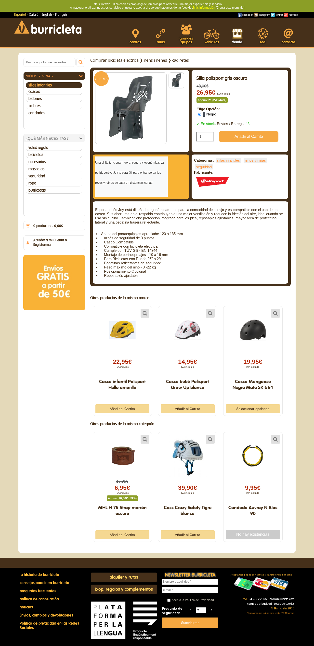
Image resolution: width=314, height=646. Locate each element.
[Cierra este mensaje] (230, 7)
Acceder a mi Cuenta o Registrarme (50, 243)
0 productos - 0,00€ (48, 226)
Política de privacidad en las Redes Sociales (49, 625)
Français (61, 15)
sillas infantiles (40, 85)
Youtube (293, 15)
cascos (34, 92)
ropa (32, 183)
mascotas (36, 169)
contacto (288, 42)
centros (135, 42)
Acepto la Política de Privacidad (193, 600)
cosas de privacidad (259, 603)
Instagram (264, 15)
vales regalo (38, 148)
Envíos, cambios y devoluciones (46, 615)
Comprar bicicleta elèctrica (114, 60)
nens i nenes (155, 60)
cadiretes (180, 60)
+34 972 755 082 (257, 599)
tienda (237, 42)
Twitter (279, 15)
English (47, 15)
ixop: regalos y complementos (124, 589)
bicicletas (35, 155)
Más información (204, 7)
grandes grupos (186, 40)
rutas (161, 42)
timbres (34, 106)
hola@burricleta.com (282, 599)
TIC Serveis (287, 613)
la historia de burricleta (39, 575)
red (262, 42)
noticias (26, 607)
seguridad (36, 176)
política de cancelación (39, 599)
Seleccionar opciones (252, 409)
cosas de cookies (284, 603)
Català (34, 15)
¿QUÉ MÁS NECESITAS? (47, 138)
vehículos (212, 42)
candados (36, 113)
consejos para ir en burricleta (44, 583)
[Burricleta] (47, 26)
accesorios (37, 162)
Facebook (247, 15)
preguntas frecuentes (38, 591)
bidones (35, 99)
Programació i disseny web (263, 613)
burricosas (37, 190)
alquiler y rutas (124, 577)
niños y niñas (39, 76)
